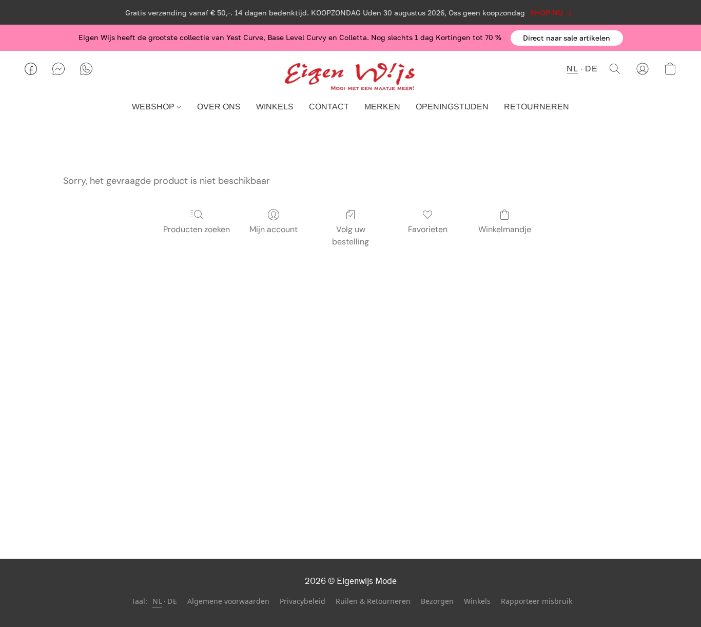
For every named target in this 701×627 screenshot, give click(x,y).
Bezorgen (437, 601)
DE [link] (172, 601)
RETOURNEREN (536, 106)
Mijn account (273, 229)
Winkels (477, 601)
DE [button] (591, 68)
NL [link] (157, 601)
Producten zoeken (196, 229)
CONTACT (329, 106)
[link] (553, 13)
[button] (567, 38)
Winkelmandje (504, 229)
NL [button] (572, 68)
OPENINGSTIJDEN (452, 106)
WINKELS (275, 106)
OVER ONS (219, 106)
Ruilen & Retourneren (373, 601)
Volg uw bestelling (350, 235)
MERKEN (382, 106)
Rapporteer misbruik (536, 601)
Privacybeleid (302, 601)
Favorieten (427, 229)
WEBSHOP (154, 106)
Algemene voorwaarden (228, 601)
